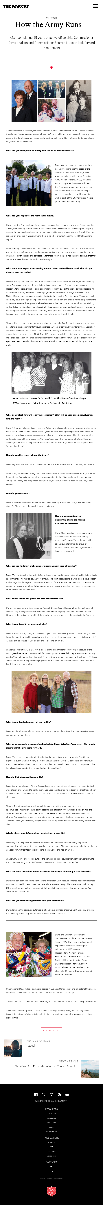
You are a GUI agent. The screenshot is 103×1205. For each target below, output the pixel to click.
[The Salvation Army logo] (51, 1191)
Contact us (51, 1113)
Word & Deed (51, 1156)
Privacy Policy (51, 1132)
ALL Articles (51, 1030)
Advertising (51, 1123)
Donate (51, 1127)
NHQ (51, 1171)
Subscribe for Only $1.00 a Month (51, 1101)
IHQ (51, 1166)
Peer (51, 1147)
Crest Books (51, 1151)
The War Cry (51, 1142)
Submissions (51, 1118)
